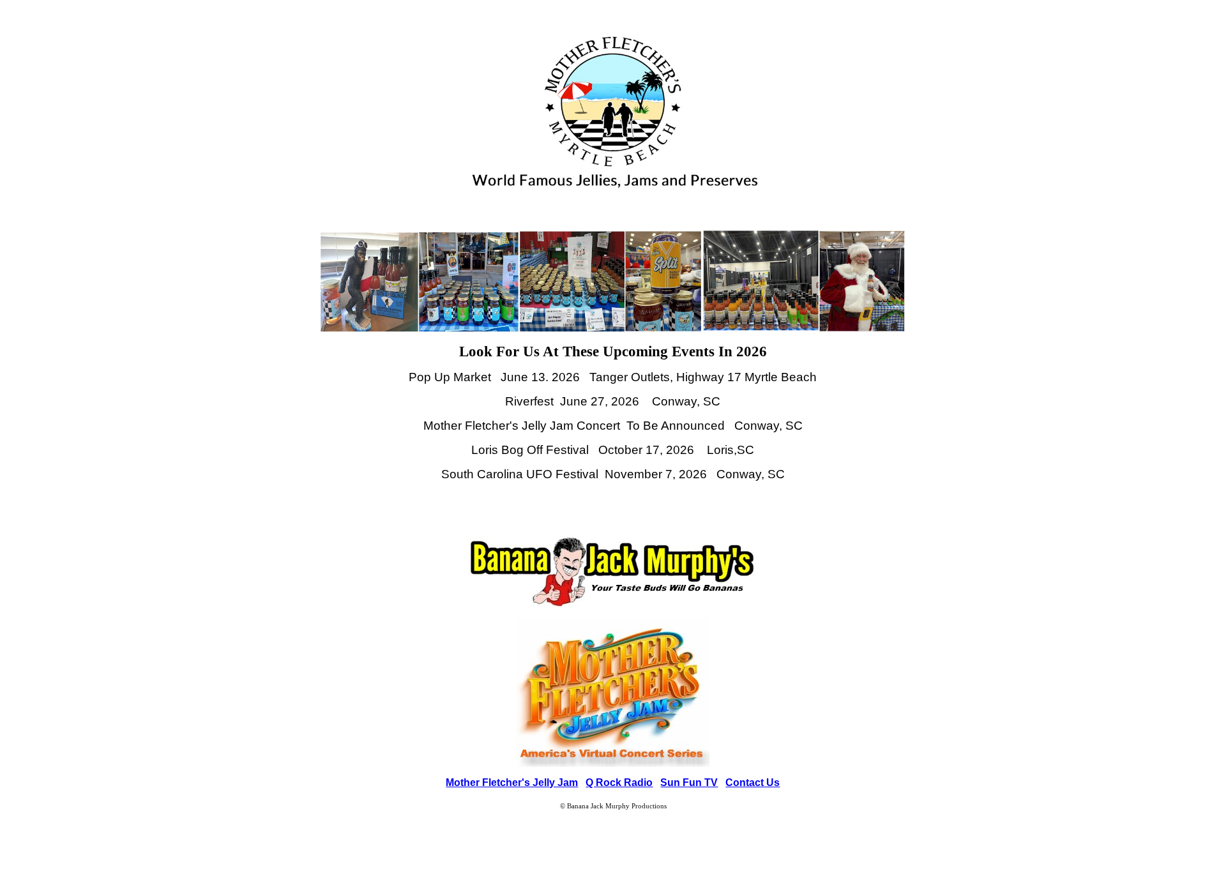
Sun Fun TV (689, 782)
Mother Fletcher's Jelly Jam (512, 782)
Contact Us (752, 782)
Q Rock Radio (619, 782)
